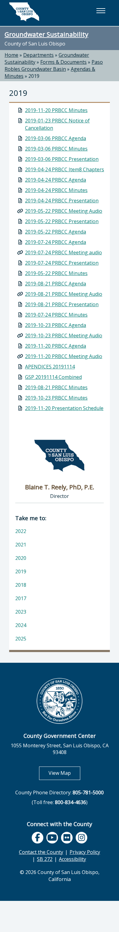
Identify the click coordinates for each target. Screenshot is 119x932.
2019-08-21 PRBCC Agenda (55, 283)
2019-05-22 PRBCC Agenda (55, 231)
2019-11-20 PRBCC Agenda (55, 346)
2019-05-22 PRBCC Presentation (62, 221)
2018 (20, 585)
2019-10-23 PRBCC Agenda (55, 325)
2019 (33, 76)
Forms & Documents (63, 62)
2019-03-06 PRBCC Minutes (56, 148)
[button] (100, 10)
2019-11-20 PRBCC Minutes (56, 110)
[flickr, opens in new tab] (67, 838)
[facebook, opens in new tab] (37, 838)
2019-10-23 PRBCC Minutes (56, 397)
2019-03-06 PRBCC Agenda (55, 138)
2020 (20, 558)
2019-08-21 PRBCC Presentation (62, 304)
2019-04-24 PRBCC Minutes (56, 190)
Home (11, 55)
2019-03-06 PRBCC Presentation (62, 159)
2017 (20, 598)
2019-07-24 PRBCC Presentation (62, 262)
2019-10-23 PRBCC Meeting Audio (63, 335)
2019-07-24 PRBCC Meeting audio (63, 252)
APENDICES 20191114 (50, 366)
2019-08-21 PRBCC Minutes (56, 387)
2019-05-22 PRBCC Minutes (56, 273)
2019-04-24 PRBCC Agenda (55, 179)
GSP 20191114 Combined (53, 377)
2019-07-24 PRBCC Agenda (55, 242)
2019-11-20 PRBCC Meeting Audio (63, 356)
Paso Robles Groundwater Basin (54, 65)
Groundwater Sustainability (46, 34)
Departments (38, 55)
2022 (20, 531)
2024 (20, 625)
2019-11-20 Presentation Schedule (64, 408)
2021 (20, 544)
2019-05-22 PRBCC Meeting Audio (63, 211)
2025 (20, 638)
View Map (64, 772)
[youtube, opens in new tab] (52, 838)
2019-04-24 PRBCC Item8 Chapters (64, 169)
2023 (20, 611)
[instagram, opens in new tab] (81, 838)
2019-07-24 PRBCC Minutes (56, 314)
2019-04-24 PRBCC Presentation (62, 200)
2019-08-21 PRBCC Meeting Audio (63, 294)
